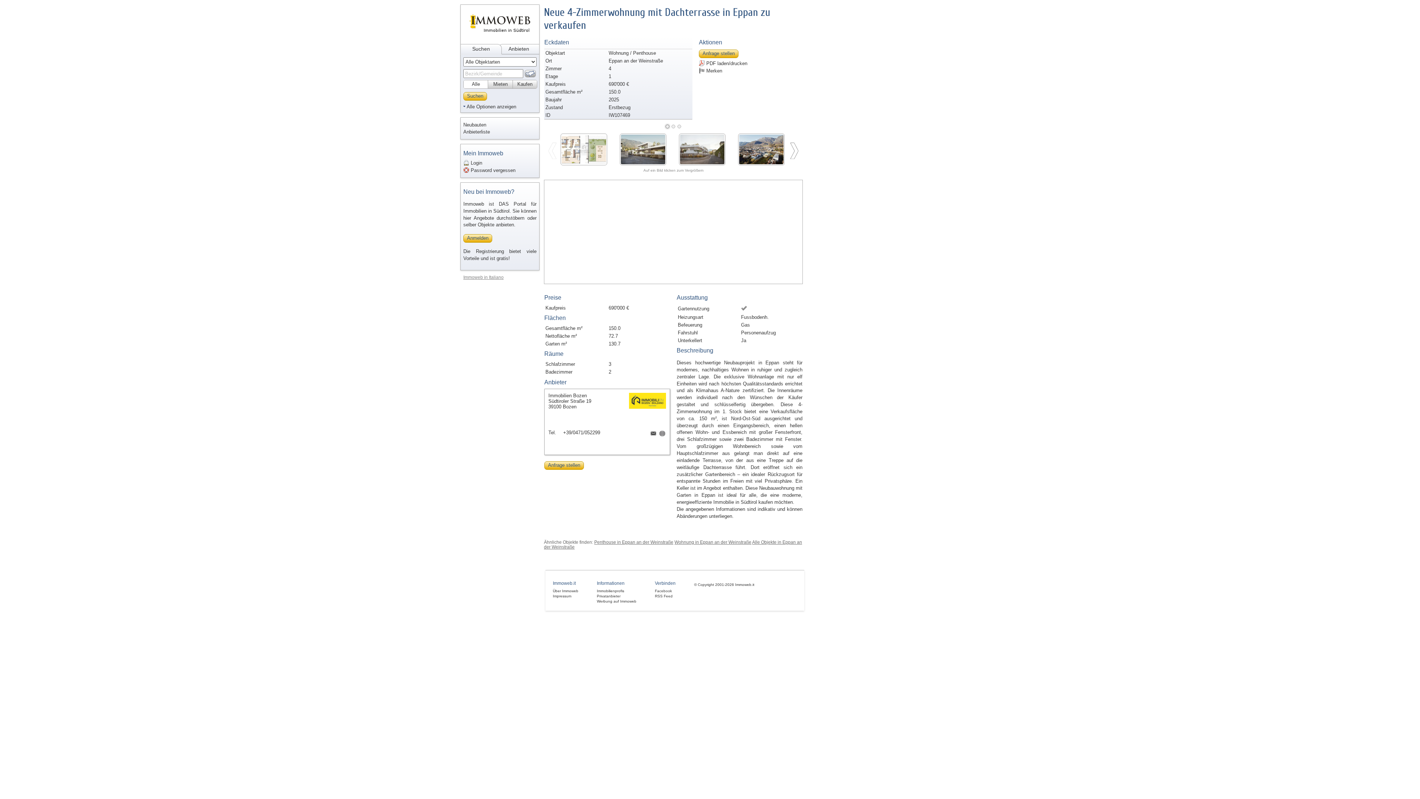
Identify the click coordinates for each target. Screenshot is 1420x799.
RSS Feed (664, 596)
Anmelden (477, 238)
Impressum (562, 596)
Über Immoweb (565, 591)
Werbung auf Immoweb (616, 601)
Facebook (663, 591)
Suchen (481, 49)
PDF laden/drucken (726, 63)
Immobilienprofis (610, 591)
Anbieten (518, 49)
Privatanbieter (609, 596)
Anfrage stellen (719, 53)
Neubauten (474, 125)
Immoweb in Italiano (483, 277)
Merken (713, 71)
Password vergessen (492, 170)
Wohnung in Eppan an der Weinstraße (712, 542)
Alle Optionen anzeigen (491, 106)
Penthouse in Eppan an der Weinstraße (633, 542)
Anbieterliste (476, 132)
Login (475, 163)
